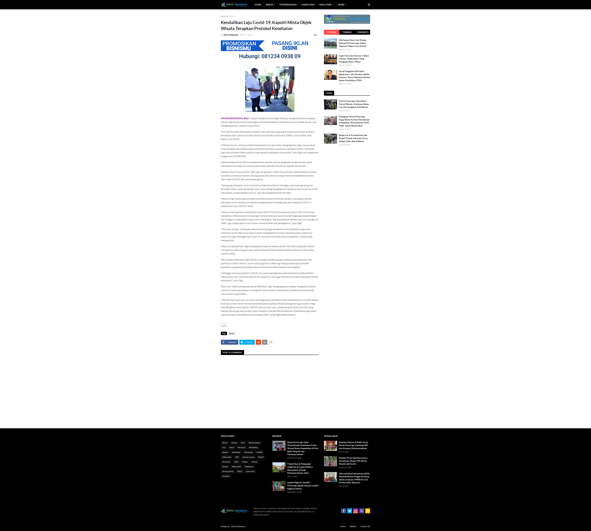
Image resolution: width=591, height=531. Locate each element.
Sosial (231, 447)
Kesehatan (236, 452)
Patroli (261, 457)
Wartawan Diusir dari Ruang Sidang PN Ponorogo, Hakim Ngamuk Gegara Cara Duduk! (353, 43)
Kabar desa (226, 457)
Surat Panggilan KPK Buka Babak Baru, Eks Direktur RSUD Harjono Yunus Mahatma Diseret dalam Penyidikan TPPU (354, 76)
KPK (237, 457)
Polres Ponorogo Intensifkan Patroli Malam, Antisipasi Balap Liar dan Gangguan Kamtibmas (354, 104)
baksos (245, 462)
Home (343, 526)
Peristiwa (241, 447)
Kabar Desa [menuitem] (308, 4)
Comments (362, 32)
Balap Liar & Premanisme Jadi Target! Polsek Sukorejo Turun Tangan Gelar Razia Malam (353, 138)
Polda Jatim (236, 466)
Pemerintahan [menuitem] (288, 4)
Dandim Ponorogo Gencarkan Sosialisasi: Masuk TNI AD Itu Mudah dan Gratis (353, 460)
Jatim (236, 462)
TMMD (259, 452)
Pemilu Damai (227, 471)
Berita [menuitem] (269, 4)
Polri (243, 443)
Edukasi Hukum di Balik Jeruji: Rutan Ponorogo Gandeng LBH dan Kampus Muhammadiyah (353, 445)
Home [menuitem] (258, 4)
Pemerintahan (254, 443)
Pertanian (226, 462)
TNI (223, 447)
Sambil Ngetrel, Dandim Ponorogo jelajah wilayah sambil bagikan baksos (302, 485)
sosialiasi (225, 476)
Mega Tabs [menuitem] (325, 4)
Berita (232, 16)
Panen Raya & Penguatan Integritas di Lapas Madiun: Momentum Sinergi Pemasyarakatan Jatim (300, 468)
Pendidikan (253, 447)
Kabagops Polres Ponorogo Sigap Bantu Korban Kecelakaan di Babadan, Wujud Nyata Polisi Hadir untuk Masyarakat (354, 121)
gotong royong (248, 457)
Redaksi (353, 526)
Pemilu (225, 466)
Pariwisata (248, 452)
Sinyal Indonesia (238, 526)
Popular (331, 32)
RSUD (239, 471)
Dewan (225, 452)
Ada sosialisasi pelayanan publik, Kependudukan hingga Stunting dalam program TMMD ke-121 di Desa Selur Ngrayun (354, 478)
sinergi (254, 462)
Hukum (234, 443)
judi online (250, 471)
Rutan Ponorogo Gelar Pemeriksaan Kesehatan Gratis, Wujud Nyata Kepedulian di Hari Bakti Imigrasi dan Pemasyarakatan (303, 448)
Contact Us (365, 526)
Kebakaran (249, 466)
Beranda (224, 16)
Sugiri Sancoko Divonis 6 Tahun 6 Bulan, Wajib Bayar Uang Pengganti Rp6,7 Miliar (354, 58)
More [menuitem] (341, 4)
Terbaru (347, 32)
